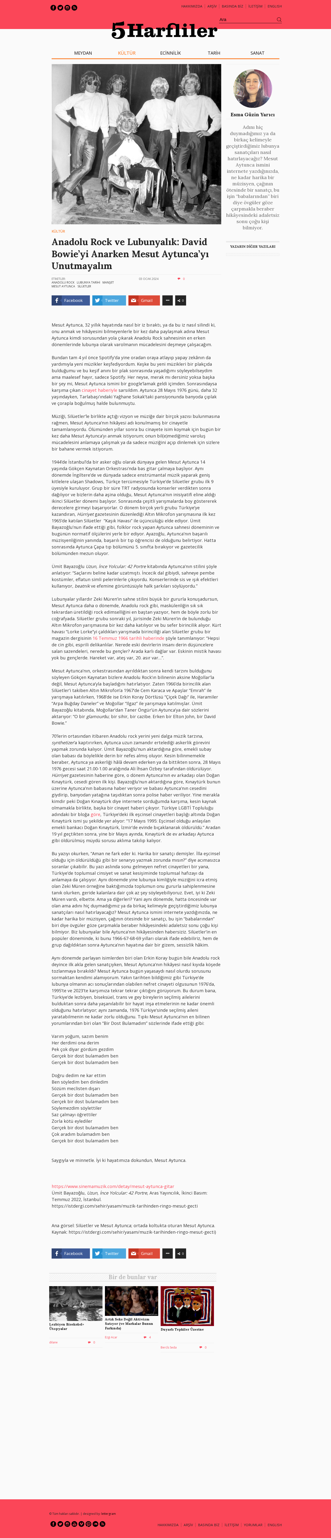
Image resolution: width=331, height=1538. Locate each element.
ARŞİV (212, 6)
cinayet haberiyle (99, 390)
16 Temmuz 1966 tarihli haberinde (128, 638)
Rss (74, 8)
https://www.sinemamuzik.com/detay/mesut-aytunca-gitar (113, 1186)
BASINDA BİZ (232, 6)
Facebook (53, 8)
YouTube (74, 1524)
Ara (279, 19)
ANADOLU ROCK (63, 282)
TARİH (214, 53)
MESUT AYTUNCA (63, 286)
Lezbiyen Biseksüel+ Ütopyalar (66, 1326)
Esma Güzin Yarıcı (253, 114)
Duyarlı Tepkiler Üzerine (182, 1329)
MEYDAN (83, 53)
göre (95, 814)
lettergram (108, 1514)
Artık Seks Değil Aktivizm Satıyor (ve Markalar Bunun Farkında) (129, 1323)
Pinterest (88, 1524)
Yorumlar (253, 1525)
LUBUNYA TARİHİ (88, 282)
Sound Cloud (95, 1524)
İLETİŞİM (255, 6)
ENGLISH (275, 6)
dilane (53, 1342)
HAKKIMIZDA (168, 1525)
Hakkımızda (191, 6)
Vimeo (81, 1524)
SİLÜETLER (84, 286)
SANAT (258, 53)
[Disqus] (134, 1425)
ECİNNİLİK (170, 53)
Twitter (60, 8)
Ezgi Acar (111, 1337)
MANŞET (108, 282)
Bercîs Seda (169, 1347)
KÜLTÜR (126, 53)
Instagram (67, 8)
